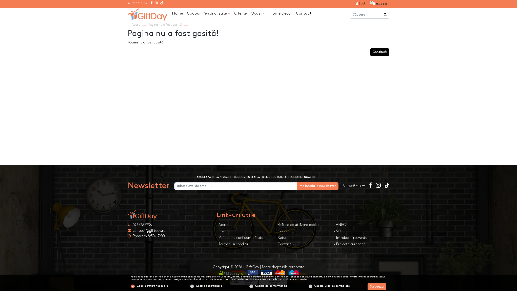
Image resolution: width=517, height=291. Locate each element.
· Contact (283, 244)
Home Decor (281, 13)
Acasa (136, 24)
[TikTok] (162, 3)
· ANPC (340, 225)
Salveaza (377, 286)
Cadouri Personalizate (207, 13)
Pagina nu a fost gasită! (165, 24)
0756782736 (139, 3)
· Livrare (223, 231)
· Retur (281, 237)
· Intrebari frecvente (350, 237)
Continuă (380, 52)
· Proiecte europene (349, 244)
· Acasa (222, 225)
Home (177, 13)
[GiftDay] (170, 214)
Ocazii (257, 13)
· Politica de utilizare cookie (297, 225)
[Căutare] (385, 15)
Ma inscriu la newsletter (318, 186)
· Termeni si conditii (232, 244)
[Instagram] (156, 3)
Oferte (240, 13)
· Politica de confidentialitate (239, 237)
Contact (303, 13)
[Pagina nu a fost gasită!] (147, 14)
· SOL (338, 231)
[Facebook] (151, 3)
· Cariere (282, 231)
